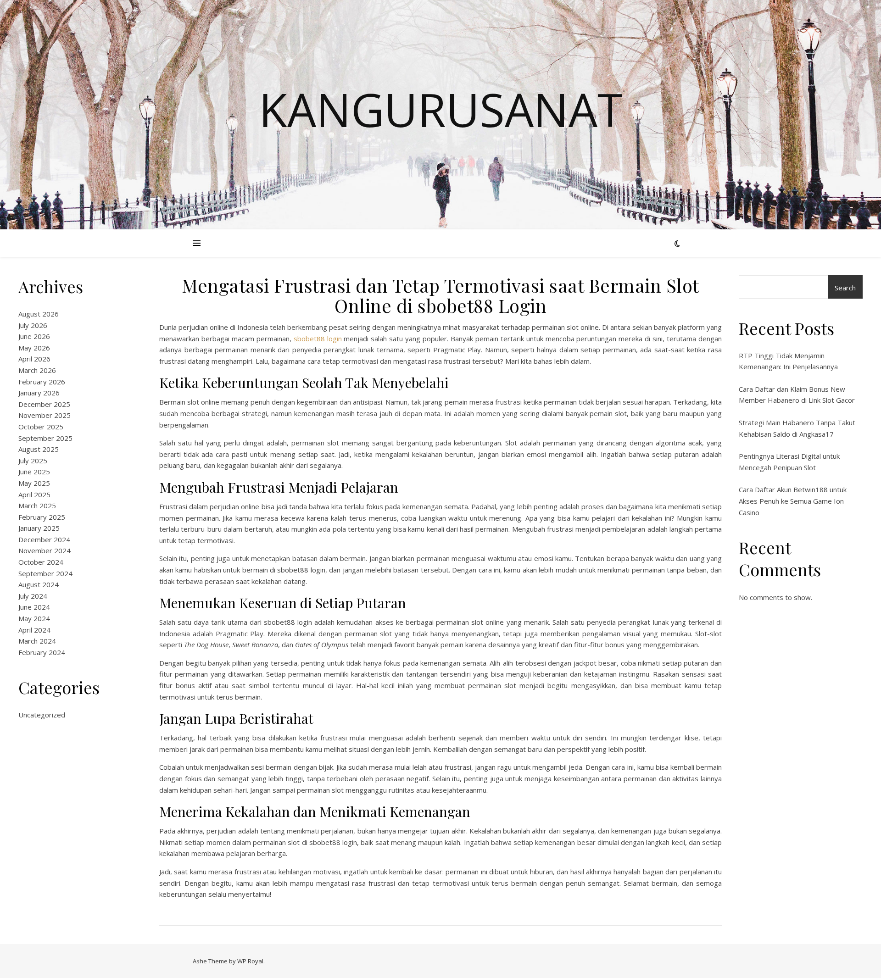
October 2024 (40, 562)
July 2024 (32, 595)
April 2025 (34, 494)
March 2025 (37, 505)
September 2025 (45, 438)
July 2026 (32, 325)
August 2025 (38, 449)
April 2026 (34, 358)
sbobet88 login (318, 338)
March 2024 (37, 640)
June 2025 (34, 471)
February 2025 (41, 517)
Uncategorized (41, 714)
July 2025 (32, 460)
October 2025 (40, 426)
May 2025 (34, 483)
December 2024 (44, 539)
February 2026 (41, 381)
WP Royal (250, 961)
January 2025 (39, 528)
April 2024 (34, 629)
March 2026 (37, 370)
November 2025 (44, 415)
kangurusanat (441, 109)
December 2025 (44, 404)
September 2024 (45, 573)
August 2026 (38, 313)
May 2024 (34, 618)
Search (845, 287)
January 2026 (39, 392)
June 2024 (34, 606)
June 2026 (34, 336)
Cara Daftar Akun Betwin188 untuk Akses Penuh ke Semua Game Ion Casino (793, 501)
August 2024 (38, 584)
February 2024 (41, 652)
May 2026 (34, 347)
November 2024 (44, 550)
